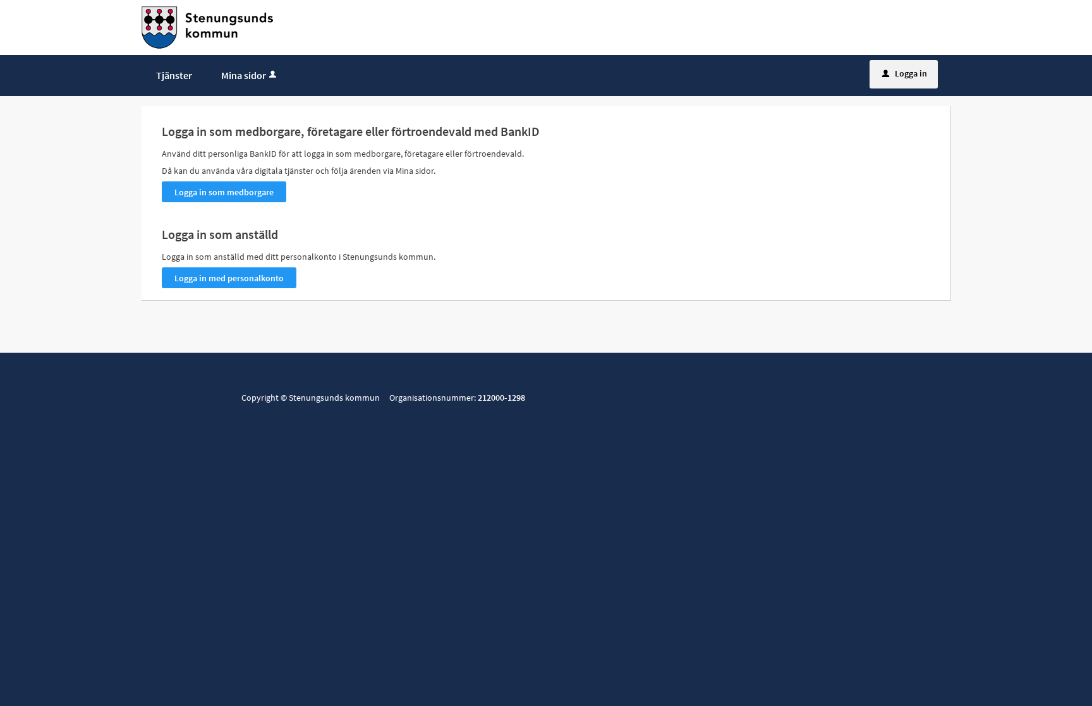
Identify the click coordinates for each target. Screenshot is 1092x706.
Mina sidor (243, 75)
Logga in (904, 73)
